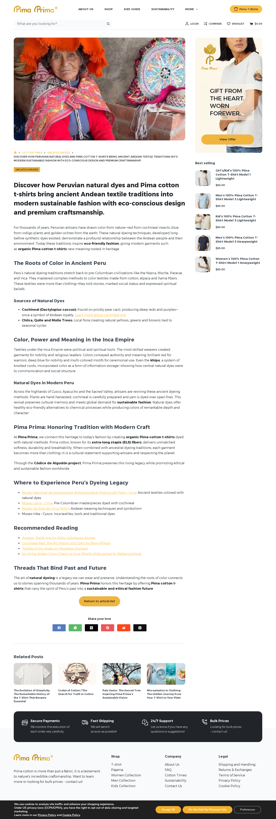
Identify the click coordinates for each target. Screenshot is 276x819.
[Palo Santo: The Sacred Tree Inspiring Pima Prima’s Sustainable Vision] (121, 674)
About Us (85, 9)
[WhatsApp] (75, 627)
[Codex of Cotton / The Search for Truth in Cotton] (77, 674)
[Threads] (139, 627)
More (189, 9)
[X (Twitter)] (91, 627)
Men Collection (123, 780)
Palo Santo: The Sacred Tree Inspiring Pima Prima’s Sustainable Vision (121, 694)
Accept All (168, 810)
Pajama (117, 770)
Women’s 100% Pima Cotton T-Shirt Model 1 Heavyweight (238, 261)
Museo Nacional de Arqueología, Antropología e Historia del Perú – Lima (79, 493)
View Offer (227, 139)
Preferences (247, 810)
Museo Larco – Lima (37, 503)
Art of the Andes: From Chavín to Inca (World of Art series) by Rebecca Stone (81, 554)
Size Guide (132, 9)
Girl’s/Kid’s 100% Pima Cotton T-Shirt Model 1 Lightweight (233, 174)
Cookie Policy (229, 786)
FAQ (168, 770)
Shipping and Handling (237, 764)
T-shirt (116, 764)
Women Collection (126, 775)
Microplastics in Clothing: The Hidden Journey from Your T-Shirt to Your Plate (164, 694)
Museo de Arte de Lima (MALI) (45, 509)
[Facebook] (59, 627)
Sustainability (162, 9)
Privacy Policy (229, 780)
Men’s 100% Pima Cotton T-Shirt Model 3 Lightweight (237, 197)
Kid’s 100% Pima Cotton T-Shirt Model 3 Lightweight (236, 218)
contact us (74, 782)
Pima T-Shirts (248, 9)
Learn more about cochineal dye (100, 315)
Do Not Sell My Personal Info (207, 810)
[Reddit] (123, 627)
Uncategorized (26, 169)
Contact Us (173, 786)
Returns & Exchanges (235, 770)
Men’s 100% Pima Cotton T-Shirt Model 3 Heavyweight (237, 239)
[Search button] (108, 24)
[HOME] (15, 152)
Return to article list (99, 601)
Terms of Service (232, 775)
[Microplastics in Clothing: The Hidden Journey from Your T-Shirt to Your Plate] (166, 674)
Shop (108, 9)
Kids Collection (123, 786)
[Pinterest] (107, 627)
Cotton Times (176, 775)
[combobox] (59, 24)
